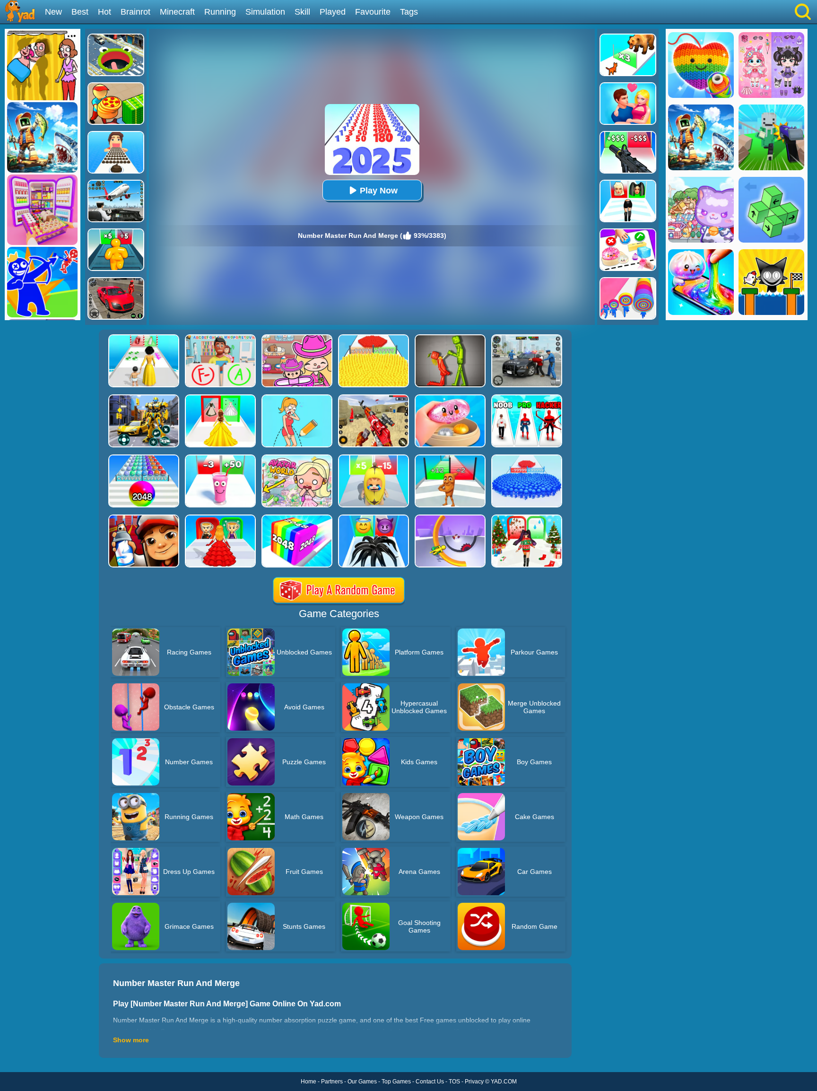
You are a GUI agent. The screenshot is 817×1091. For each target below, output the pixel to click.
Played (333, 12)
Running (220, 12)
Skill (302, 12)
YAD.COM (504, 1081)
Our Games (362, 1081)
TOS (454, 1081)
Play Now (379, 190)
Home (308, 1081)
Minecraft (177, 12)
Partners (332, 1081)
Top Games (396, 1081)
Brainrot (135, 12)
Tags (409, 12)
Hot (104, 12)
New (53, 12)
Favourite (373, 12)
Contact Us (430, 1081)
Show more (131, 1040)
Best (79, 12)
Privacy (474, 1081)
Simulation (265, 12)
